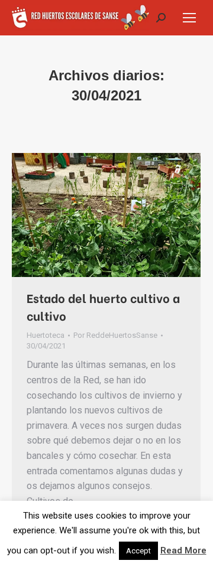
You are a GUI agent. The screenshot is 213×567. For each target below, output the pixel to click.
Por (115, 335)
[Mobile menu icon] (189, 18)
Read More (183, 550)
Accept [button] (138, 550)
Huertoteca (45, 335)
